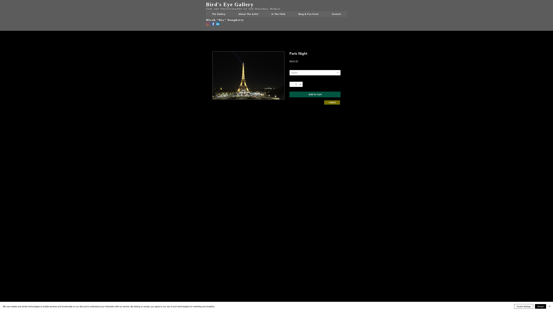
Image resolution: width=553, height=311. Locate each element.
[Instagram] (208, 24)
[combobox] (315, 72)
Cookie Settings (524, 306)
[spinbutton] (296, 84)
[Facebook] (213, 24)
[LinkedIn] (218, 24)
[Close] (549, 306)
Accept (540, 306)
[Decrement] (291, 84)
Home (215, 41)
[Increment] (300, 84)
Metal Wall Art (297, 67)
